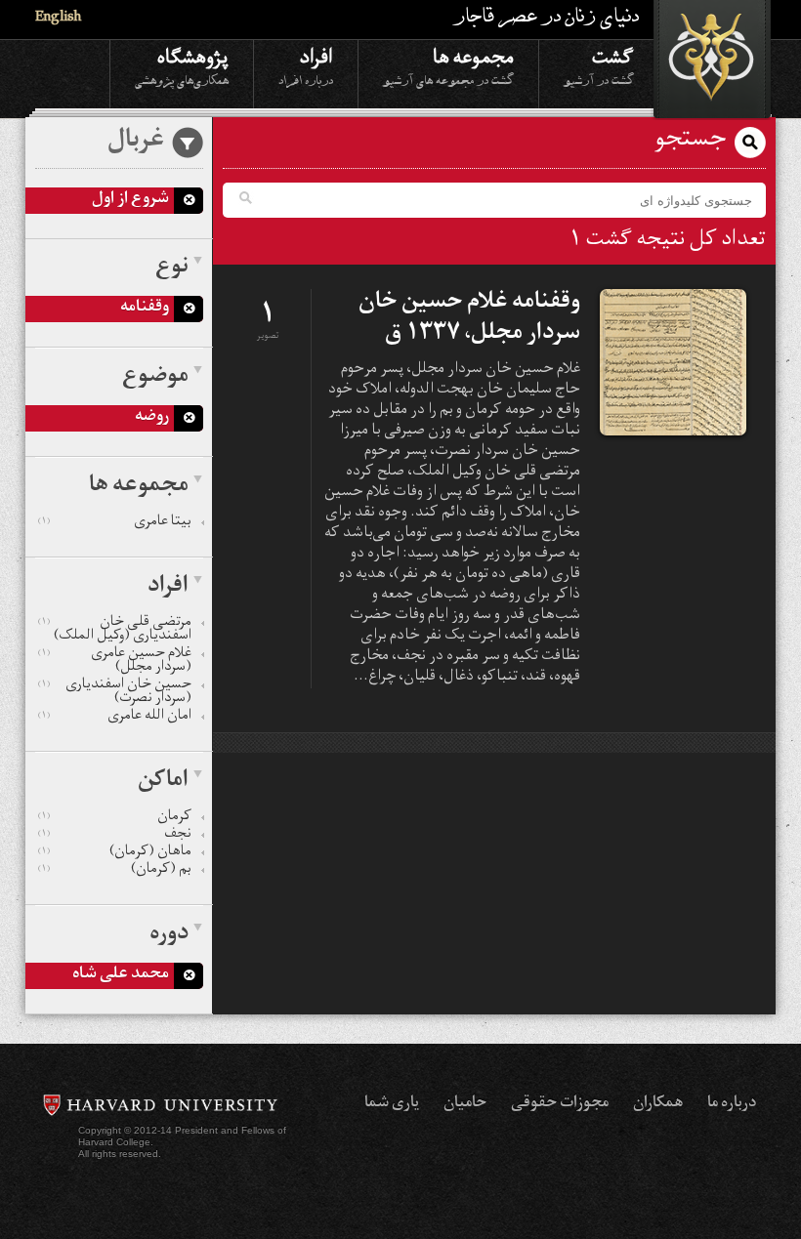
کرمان (114, 818)
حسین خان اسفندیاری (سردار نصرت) (114, 693)
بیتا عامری (114, 523)
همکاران (658, 1104)
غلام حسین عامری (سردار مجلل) (114, 662)
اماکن (163, 782)
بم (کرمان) (114, 871)
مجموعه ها (448, 65)
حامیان (464, 1104)
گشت (599, 65)
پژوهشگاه (182, 65)
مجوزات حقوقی (560, 1104)
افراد (305, 65)
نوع (172, 268)
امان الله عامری (114, 717)
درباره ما (731, 1104)
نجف (114, 836)
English (58, 19)
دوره (169, 935)
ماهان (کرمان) (114, 853)
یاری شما (391, 1104)
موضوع (155, 377)
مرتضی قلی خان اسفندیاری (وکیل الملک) (114, 630)
